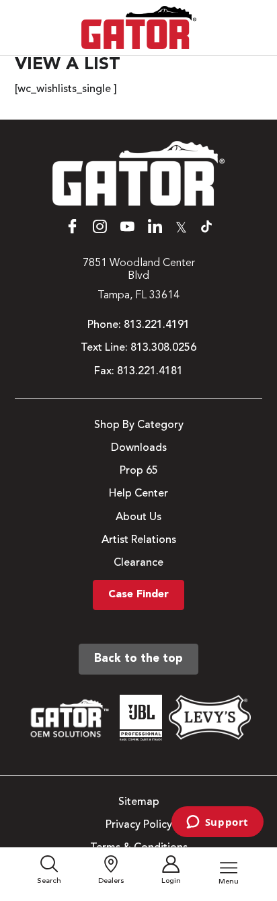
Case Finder (138, 594)
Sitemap (138, 802)
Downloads (139, 448)
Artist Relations (139, 540)
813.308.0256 (163, 348)
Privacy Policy (139, 825)
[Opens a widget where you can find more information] (217, 823)
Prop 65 (139, 471)
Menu (229, 882)
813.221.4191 (157, 325)
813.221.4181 (150, 371)
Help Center (138, 493)
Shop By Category (139, 425)
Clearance (138, 563)
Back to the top (138, 658)
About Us (138, 517)
